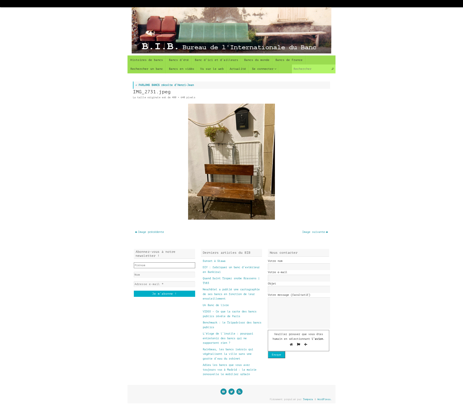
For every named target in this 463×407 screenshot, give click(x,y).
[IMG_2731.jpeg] (231, 162)
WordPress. (324, 399)
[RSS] (239, 392)
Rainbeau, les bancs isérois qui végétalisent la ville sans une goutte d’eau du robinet (228, 354)
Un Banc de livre (216, 305)
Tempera (308, 399)
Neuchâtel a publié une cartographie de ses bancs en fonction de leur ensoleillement (231, 294)
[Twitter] (231, 392)
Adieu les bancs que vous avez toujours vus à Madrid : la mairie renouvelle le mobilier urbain (229, 370)
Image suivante (313, 232)
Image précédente (151, 232)
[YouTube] (223, 392)
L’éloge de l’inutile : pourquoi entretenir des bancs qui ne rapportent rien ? (228, 338)
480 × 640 (178, 97)
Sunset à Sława (214, 261)
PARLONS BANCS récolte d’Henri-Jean (164, 85)
